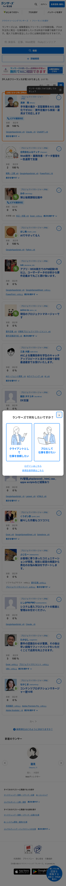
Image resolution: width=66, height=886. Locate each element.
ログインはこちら (33, 465)
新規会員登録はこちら (33, 470)
